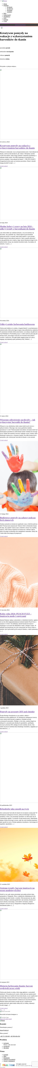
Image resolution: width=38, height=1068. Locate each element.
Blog (5, 13)
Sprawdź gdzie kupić (6, 1019)
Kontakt (6, 19)
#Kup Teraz (8, 1064)
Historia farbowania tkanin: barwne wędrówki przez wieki (16, 987)
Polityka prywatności (9, 1059)
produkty (9, 12)
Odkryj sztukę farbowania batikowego (17, 324)
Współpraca (7, 16)
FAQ (5, 18)
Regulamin (7, 1058)
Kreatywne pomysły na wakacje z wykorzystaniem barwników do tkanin (17, 146)
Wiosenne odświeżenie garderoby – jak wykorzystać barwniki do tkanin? (17, 421)
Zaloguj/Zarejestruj (20, 25)
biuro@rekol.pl (4, 1030)
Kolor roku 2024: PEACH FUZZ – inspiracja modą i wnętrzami (15, 615)
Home (5, 4)
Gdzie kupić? (7, 15)
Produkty (6, 5)
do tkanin (9, 7)
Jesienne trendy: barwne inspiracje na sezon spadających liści (17, 889)
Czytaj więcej (4, 166)
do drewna (10, 8)
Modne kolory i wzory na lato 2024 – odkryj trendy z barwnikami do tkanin (17, 227)
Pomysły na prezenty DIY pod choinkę (17, 712)
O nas (5, 21)
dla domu (9, 10)
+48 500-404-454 (15, 1036)
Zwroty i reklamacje (9, 1061)
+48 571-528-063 (5, 1036)
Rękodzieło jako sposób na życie (14, 809)
